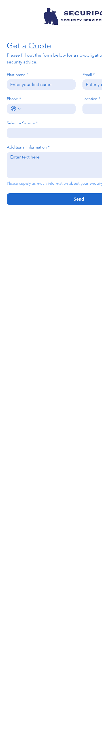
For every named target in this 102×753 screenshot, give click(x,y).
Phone (14, 98)
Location (91, 98)
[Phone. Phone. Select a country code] (16, 108)
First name (17, 74)
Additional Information (28, 147)
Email (88, 74)
